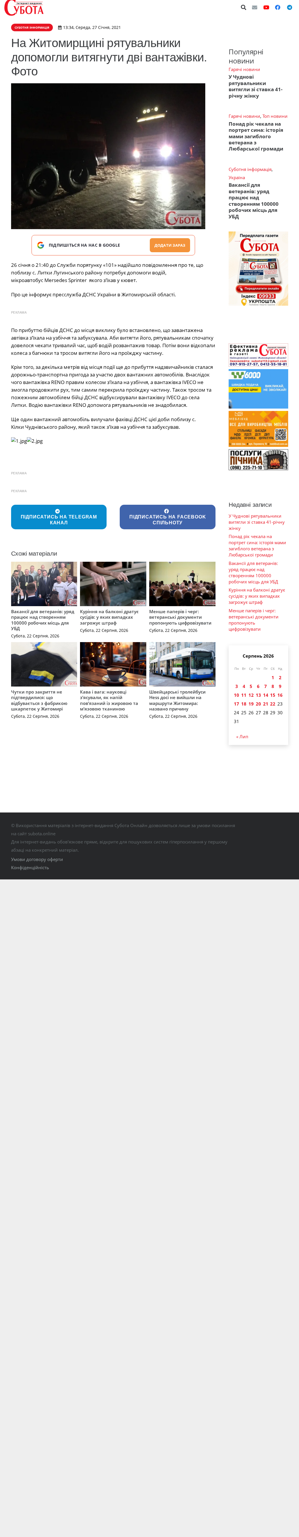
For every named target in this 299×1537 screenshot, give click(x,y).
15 (272, 695)
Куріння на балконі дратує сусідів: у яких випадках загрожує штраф (109, 617)
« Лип (242, 736)
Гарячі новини (244, 69)
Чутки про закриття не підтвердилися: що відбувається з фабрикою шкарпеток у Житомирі (39, 700)
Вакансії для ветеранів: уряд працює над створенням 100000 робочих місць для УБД (42, 620)
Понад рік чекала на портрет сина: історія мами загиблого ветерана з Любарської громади (256, 136)
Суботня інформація (250, 169)
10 (236, 695)
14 (265, 695)
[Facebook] (277, 7)
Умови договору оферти (37, 859)
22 (272, 704)
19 (251, 704)
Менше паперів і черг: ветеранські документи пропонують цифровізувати (180, 617)
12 (251, 695)
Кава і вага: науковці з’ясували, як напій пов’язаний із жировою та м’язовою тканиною (109, 700)
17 (236, 704)
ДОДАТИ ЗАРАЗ (169, 245)
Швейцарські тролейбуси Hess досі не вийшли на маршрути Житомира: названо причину (177, 700)
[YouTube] (266, 7)
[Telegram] (289, 7)
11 (243, 695)
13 (258, 695)
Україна (237, 177)
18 (243, 704)
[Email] (254, 7)
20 (258, 704)
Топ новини (275, 116)
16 (280, 695)
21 (265, 704)
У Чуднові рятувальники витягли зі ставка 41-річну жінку (255, 86)
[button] (244, 7)
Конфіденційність (30, 867)
